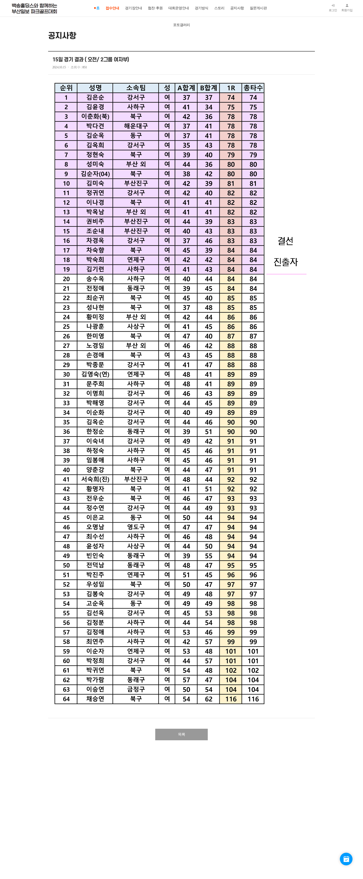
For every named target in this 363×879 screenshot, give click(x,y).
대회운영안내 (178, 8)
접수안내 (112, 8)
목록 (181, 734)
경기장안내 (133, 8)
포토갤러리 (181, 25)
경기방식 (201, 8)
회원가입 (346, 10)
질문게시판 (258, 8)
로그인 (333, 10)
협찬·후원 (155, 8)
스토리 (219, 8)
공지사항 (237, 8)
